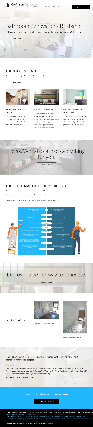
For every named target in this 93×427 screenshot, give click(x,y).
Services (55, 7)
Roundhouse (49, 423)
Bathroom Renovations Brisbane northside (18, 416)
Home (36, 7)
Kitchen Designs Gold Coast (68, 419)
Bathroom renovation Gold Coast (79, 416)
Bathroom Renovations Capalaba (59, 416)
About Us (45, 7)
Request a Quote (81, 7)
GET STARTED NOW (15, 38)
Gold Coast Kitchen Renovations (51, 419)
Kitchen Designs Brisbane (34, 419)
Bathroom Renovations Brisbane (40, 416)
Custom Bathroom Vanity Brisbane (16, 419)
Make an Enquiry (30, 414)
